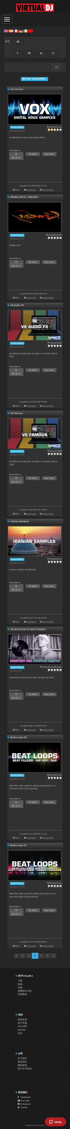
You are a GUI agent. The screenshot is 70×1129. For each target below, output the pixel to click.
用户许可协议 (25, 1068)
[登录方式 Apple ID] (41, 53)
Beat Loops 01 (18, 845)
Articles (22, 1029)
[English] (6, 31)
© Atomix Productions (35, 1125)
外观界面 (22, 994)
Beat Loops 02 (18, 737)
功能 (20, 987)
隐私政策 (22, 1065)
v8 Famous (16, 413)
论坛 (20, 1033)
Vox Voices (16, 89)
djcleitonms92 (55, 235)
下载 (20, 980)
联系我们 (22, 1061)
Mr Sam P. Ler (56, 127)
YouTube (25, 1100)
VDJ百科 (22, 1026)
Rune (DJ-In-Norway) (52, 667)
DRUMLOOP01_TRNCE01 (24, 197)
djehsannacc (56, 559)
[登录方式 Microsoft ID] (29, 53)
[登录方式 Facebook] (17, 53)
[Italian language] (26, 31)
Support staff (56, 342)
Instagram (25, 1104)
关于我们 (22, 1058)
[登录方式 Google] (53, 53)
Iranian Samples (19, 521)
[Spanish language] (11, 31)
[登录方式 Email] (17, 42)
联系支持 (22, 1019)
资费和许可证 (25, 991)
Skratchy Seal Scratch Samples (28, 629)
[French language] (16, 31)
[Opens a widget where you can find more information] (55, 1122)
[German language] (21, 31)
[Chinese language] (31, 31)
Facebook (24, 1097)
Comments (31, 190)
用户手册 (22, 1023)
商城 (20, 984)
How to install (47, 190)
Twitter (24, 1107)
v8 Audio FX (17, 305)
